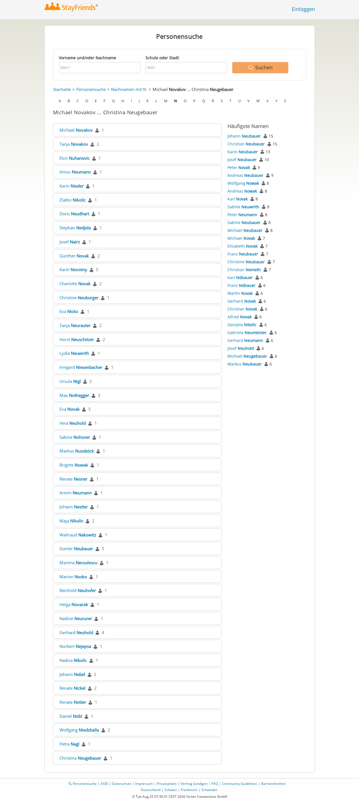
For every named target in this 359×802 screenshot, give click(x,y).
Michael (76, 130)
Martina (78, 562)
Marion (73, 576)
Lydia (74, 353)
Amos (75, 172)
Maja (71, 521)
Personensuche (91, 89)
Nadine (75, 618)
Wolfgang (79, 730)
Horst (76, 339)
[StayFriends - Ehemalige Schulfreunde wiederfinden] (71, 7)
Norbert (75, 646)
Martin (240, 293)
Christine (78, 297)
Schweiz (170, 789)
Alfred (239, 316)
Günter (76, 548)
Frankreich (189, 789)
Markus (76, 451)
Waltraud (77, 535)
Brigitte (73, 465)
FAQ (214, 783)
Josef (69, 242)
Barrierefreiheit (273, 783)
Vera (72, 423)
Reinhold (77, 590)
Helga (73, 604)
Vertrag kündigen (194, 783)
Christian (246, 144)
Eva (68, 311)
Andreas (245, 175)
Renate (73, 479)
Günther (74, 256)
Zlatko (72, 200)
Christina (80, 758)
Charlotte (75, 283)
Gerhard (76, 632)
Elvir (74, 158)
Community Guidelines (239, 783)
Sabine (74, 437)
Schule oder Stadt (162, 57)
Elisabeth (242, 246)
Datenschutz (121, 783)
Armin (75, 492)
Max (74, 395)
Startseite (62, 89)
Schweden (209, 789)
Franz (242, 254)
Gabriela (247, 332)
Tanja (73, 144)
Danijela (242, 324)
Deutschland (150, 789)
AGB (104, 783)
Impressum (144, 783)
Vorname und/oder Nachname (87, 57)
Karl (237, 199)
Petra (69, 744)
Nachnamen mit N (128, 89)
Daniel (70, 716)
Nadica (73, 660)
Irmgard (80, 367)
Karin (71, 186)
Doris (74, 213)
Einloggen (303, 9)
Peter (238, 167)
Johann (73, 506)
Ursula (70, 381)
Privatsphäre (167, 783)
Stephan (75, 227)
